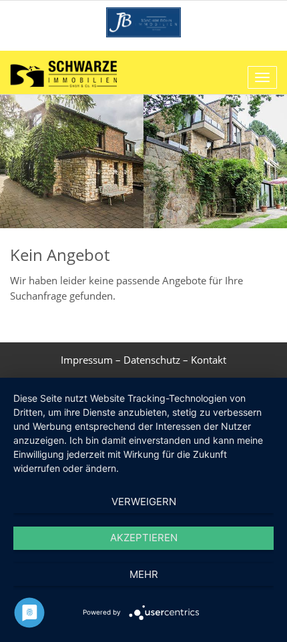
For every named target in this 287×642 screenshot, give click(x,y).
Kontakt (208, 359)
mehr (143, 574)
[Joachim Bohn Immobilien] (143, 21)
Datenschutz (151, 359)
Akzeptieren (144, 537)
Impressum (87, 359)
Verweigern (143, 501)
